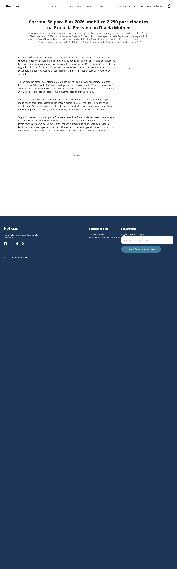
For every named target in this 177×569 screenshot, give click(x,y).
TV (63, 6)
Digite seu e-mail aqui (132, 234)
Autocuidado (106, 6)
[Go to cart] (169, 6)
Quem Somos (76, 6)
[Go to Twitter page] (23, 243)
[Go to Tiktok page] (17, 243)
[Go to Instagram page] (11, 243)
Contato (138, 6)
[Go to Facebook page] (5, 243)
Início (54, 6)
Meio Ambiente (155, 6)
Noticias (91, 6)
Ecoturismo (124, 6)
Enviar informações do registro (141, 249)
